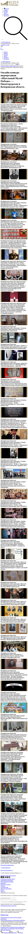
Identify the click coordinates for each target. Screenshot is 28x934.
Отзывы (3, 886)
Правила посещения (6, 888)
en (1, 49)
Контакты (6, 15)
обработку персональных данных (18, 901)
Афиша (6, 10)
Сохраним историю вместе (8, 879)
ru (1, 48)
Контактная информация (7, 865)
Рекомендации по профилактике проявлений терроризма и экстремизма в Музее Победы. (13, 928)
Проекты (6, 14)
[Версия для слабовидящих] (2, 46)
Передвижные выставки (7, 881)
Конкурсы (15, 66)
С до (5, 45)
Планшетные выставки (7, 880)
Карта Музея (12, 875)
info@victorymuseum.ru (7, 870)
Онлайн (6, 11)
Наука (2, 890)
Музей (5, 13)
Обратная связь (5, 875)
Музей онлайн (9, 66)
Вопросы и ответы (5, 884)
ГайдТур (3, 891)
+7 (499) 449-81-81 (5, 42)
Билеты (7, 8)
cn (2, 49)
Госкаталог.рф (4, 887)
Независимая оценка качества (8, 905)
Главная (3, 66)
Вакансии (3, 883)
